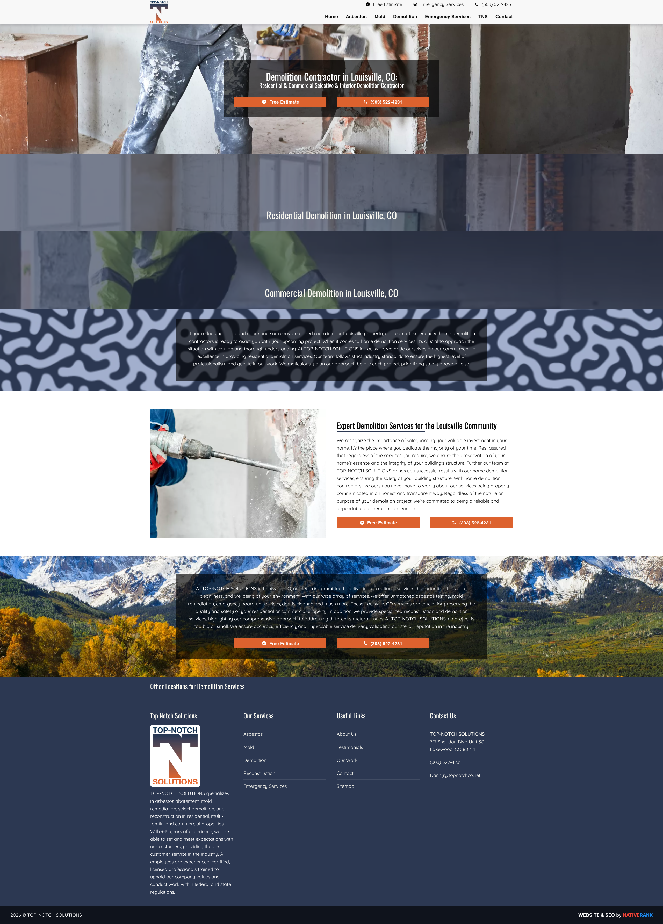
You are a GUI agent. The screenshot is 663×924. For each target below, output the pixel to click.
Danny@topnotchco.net (455, 775)
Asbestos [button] (356, 16)
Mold (248, 747)
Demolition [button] (405, 16)
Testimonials (350, 747)
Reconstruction (259, 773)
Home (331, 16)
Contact (504, 16)
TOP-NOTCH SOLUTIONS (457, 734)
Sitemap (345, 786)
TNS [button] (483, 16)
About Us (346, 734)
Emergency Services (265, 786)
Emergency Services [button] (448, 16)
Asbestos (253, 734)
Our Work (347, 760)
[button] (438, 4)
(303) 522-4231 (445, 762)
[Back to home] (159, 12)
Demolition (254, 760)
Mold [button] (379, 16)
